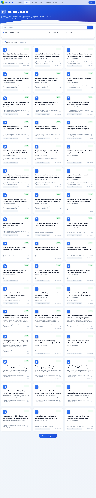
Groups (41, 2)
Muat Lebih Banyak (47, 436)
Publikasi (48, 2)
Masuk (91, 2)
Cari (90, 27)
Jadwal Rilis (56, 2)
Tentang (64, 2)
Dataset (27, 2)
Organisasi (34, 2)
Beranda (20, 2)
